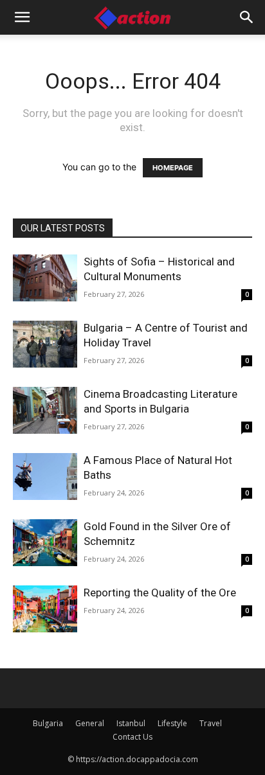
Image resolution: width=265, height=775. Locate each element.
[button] (21, 17)
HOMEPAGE (172, 167)
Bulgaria (48, 723)
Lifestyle (172, 723)
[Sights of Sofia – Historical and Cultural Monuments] (45, 277)
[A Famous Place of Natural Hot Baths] (45, 476)
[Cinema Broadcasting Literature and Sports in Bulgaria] (45, 410)
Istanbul (130, 723)
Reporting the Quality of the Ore (160, 592)
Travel (210, 723)
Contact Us (132, 736)
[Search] (247, 17)
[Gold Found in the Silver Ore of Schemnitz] (45, 542)
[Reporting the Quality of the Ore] (45, 608)
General (89, 723)
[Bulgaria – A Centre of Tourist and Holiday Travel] (45, 344)
